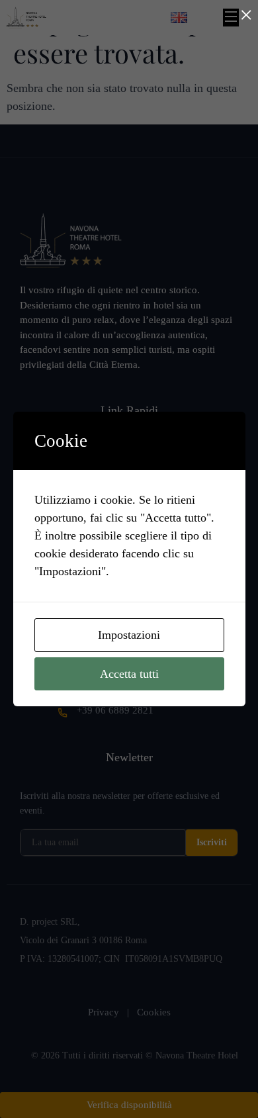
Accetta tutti (129, 673)
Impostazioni (129, 634)
